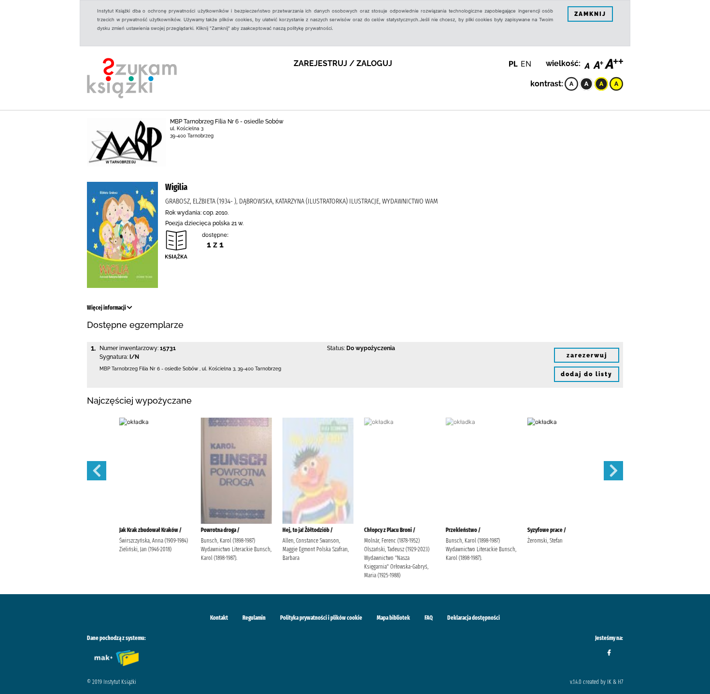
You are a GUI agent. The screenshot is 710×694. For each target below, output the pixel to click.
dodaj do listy (586, 374)
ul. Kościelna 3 (186, 128)
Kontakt (219, 617)
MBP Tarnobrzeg (118, 368)
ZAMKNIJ (590, 14)
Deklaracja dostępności (473, 617)
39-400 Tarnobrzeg (191, 135)
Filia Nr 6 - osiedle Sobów (168, 368)
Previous (96, 470)
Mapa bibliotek (393, 617)
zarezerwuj (587, 355)
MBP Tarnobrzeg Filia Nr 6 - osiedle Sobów (227, 121)
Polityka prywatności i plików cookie (321, 617)
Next (613, 470)
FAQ (429, 617)
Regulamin (254, 617)
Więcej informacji (107, 307)
